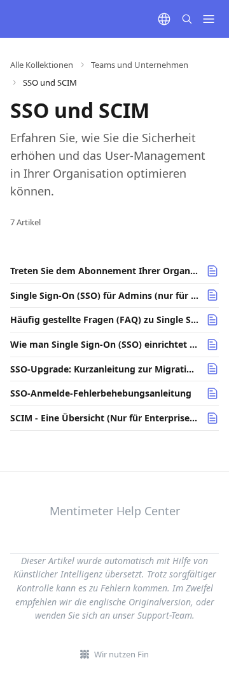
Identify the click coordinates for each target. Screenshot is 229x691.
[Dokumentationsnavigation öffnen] (208, 19)
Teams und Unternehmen (139, 64)
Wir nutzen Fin (121, 654)
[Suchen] (187, 19)
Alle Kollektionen (41, 64)
